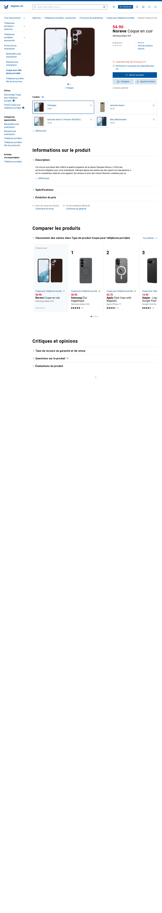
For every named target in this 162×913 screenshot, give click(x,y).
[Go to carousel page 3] (95, 316)
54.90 (118, 27)
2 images (69, 88)
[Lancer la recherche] (34, 6)
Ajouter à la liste (147, 81)
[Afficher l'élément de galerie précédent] (31, 52)
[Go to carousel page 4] (97, 316)
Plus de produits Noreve (145, 46)
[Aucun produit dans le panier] (155, 7)
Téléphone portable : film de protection (15, 80)
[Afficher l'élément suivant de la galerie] (107, 52)
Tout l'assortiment (12, 18)
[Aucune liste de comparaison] (143, 7)
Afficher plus (40, 131)
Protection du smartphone (10, 47)
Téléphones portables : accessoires (9, 37)
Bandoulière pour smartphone (13, 55)
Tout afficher (148, 238)
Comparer (125, 81)
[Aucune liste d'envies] (149, 7)
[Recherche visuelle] (104, 6)
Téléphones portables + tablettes (9, 26)
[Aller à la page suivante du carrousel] (152, 277)
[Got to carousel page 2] (70, 84)
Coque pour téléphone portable (14, 71)
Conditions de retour (44, 209)
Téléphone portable (13, 138)
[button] (135, 61)
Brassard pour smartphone (12, 63)
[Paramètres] (114, 7)
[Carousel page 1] (68, 84)
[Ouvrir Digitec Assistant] (137, 7)
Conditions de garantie (76, 209)
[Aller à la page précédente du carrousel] (36, 277)
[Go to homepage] (13, 7)
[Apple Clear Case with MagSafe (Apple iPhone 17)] (121, 278)
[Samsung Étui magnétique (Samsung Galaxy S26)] (86, 278)
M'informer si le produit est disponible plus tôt (135, 67)
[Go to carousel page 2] (93, 316)
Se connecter (125, 7)
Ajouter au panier (136, 75)
